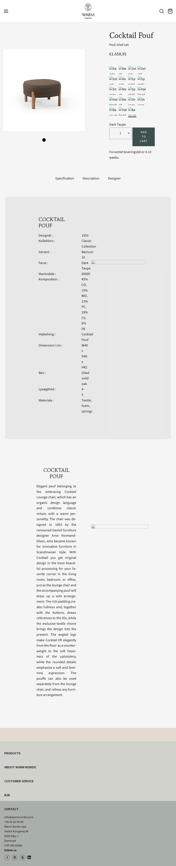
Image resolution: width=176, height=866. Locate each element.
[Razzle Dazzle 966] (113, 70)
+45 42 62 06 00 (13, 822)
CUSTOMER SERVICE (18, 781)
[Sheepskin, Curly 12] (142, 101)
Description (91, 178)
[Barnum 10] (132, 111)
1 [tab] (44, 140)
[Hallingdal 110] (113, 101)
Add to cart (143, 136)
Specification (64, 178)
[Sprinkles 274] (142, 80)
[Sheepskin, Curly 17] (113, 91)
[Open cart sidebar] (170, 11)
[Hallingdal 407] (142, 91)
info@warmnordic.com (18, 817)
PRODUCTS (12, 753)
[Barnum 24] (113, 111)
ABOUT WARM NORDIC (20, 767)
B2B (7, 795)
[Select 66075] (113, 80)
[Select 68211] (132, 70)
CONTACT (11, 809)
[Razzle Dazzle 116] (123, 80)
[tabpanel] (44, 90)
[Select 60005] (142, 70)
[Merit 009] (123, 101)
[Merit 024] (123, 91)
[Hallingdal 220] (123, 111)
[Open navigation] (6, 11)
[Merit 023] (123, 70)
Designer (114, 178)
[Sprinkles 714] (132, 80)
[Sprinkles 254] (132, 91)
